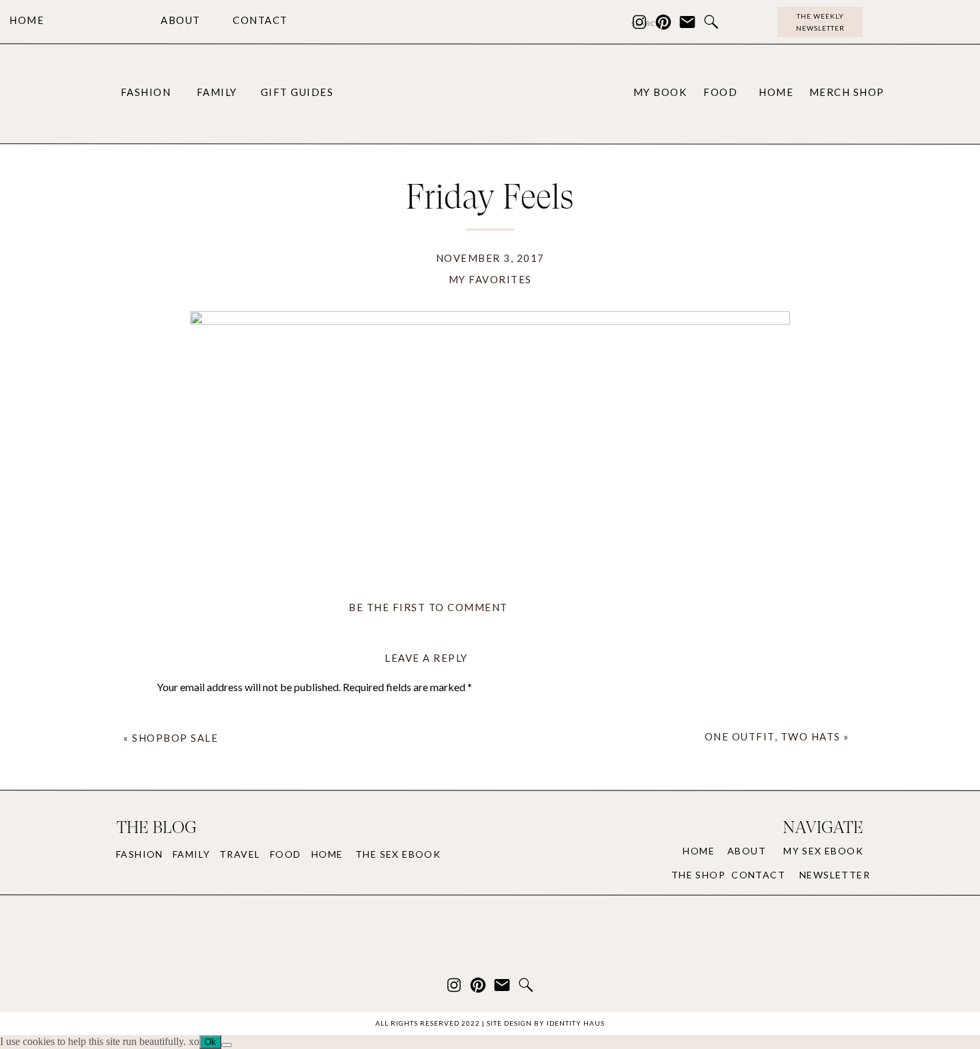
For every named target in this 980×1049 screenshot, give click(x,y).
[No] (226, 1045)
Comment (183, 713)
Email (173, 917)
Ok (210, 1042)
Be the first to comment (428, 607)
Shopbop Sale (175, 738)
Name (174, 873)
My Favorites (490, 279)
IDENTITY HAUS (576, 1023)
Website (176, 961)
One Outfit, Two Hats (773, 736)
